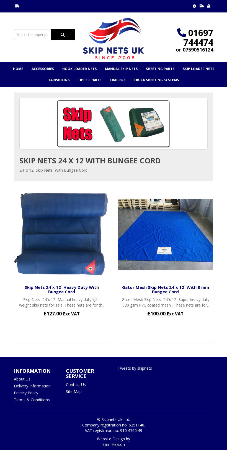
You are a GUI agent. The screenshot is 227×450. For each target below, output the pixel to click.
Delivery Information (32, 386)
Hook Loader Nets (79, 68)
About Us (22, 379)
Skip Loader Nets (198, 68)
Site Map (74, 391)
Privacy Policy (26, 392)
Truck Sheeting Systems (156, 80)
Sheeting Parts (160, 68)
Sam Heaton (113, 444)
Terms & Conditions (32, 399)
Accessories (43, 68)
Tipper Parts (89, 80)
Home (18, 68)
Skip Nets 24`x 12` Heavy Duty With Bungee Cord (62, 289)
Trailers (117, 80)
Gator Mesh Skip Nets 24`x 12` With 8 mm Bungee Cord (165, 289)
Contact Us (76, 384)
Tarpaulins (58, 80)
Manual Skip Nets (121, 68)
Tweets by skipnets (135, 368)
